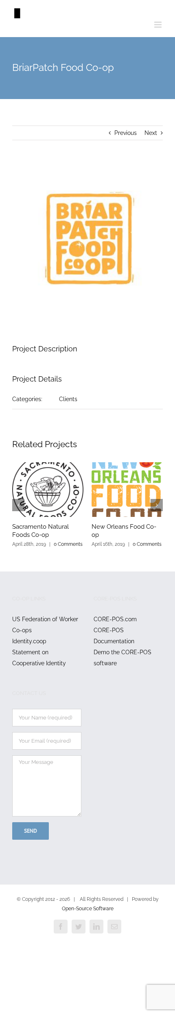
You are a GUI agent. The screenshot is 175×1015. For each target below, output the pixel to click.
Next (150, 133)
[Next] (157, 505)
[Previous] (18, 505)
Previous (125, 133)
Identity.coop (29, 641)
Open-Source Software (88, 908)
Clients (68, 399)
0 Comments (68, 544)
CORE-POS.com (115, 619)
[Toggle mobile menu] (158, 24)
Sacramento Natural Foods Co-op (40, 530)
